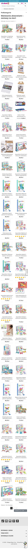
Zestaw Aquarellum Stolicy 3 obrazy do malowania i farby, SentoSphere (7, 174)
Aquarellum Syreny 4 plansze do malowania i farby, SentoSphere (7, 437)
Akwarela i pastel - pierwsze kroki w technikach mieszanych (21, 96)
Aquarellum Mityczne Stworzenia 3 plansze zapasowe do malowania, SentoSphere (21, 194)
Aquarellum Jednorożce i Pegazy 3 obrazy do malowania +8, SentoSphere (7, 296)
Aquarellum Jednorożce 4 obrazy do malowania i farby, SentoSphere (21, 274)
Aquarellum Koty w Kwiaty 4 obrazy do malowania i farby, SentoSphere (7, 135)
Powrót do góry (20, 510)
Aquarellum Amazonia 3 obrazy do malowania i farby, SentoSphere (21, 499)
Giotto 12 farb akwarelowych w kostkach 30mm (21, 115)
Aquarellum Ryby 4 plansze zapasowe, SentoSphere (7, 398)
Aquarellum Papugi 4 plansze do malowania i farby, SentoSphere (21, 339)
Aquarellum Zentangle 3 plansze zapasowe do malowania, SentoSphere (21, 174)
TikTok (2, 521)
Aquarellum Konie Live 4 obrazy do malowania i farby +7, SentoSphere (21, 155)
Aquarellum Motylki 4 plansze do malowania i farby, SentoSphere (21, 358)
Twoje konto (4, 533)
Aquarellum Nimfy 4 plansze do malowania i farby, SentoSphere (21, 457)
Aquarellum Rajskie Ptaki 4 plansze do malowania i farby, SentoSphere (21, 378)
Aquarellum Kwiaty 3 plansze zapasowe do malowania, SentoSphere (7, 194)
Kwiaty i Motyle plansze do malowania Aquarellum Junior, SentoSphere (21, 214)
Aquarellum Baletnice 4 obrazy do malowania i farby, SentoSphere (21, 233)
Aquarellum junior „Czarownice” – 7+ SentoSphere (21, 37)
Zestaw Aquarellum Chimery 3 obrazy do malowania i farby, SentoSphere (21, 135)
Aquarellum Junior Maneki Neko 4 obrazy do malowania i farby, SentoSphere (7, 76)
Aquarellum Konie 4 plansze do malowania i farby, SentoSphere (7, 457)
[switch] (25, 547)
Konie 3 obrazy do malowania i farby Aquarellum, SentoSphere (21, 417)
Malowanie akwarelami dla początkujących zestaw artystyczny (7, 155)
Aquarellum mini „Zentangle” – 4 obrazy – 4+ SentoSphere (21, 56)
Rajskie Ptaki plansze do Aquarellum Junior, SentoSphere (21, 398)
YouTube (6, 521)
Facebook (17, 521)
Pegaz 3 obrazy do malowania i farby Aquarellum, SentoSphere (7, 478)
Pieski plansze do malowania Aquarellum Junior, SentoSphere (7, 233)
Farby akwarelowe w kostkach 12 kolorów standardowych (7, 96)
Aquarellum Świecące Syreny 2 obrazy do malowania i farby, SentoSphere (7, 255)
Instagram (10, 521)
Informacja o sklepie (7, 536)
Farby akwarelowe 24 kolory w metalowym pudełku (21, 296)
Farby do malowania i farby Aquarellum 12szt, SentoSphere (7, 358)
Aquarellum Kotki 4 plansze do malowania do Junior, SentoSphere (7, 214)
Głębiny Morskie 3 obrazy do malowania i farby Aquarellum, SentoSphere (7, 499)
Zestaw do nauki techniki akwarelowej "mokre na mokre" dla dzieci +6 (21, 76)
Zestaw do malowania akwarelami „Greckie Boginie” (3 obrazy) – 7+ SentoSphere (7, 56)
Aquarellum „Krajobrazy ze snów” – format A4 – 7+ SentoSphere (7, 37)
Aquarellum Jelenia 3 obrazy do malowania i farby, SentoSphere (21, 255)
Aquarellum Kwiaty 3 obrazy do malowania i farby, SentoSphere (21, 317)
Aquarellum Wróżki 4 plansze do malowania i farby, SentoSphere (21, 478)
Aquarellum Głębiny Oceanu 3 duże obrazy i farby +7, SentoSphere (7, 115)
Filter (27, 272)
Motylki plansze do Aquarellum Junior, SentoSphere (7, 417)
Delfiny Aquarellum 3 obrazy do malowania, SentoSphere (7, 378)
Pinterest (13, 521)
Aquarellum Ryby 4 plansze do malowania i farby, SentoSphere (7, 339)
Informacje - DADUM (7, 530)
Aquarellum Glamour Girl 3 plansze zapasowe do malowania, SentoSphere (7, 274)
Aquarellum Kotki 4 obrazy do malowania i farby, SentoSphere (7, 317)
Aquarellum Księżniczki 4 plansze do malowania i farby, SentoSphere (21, 437)
